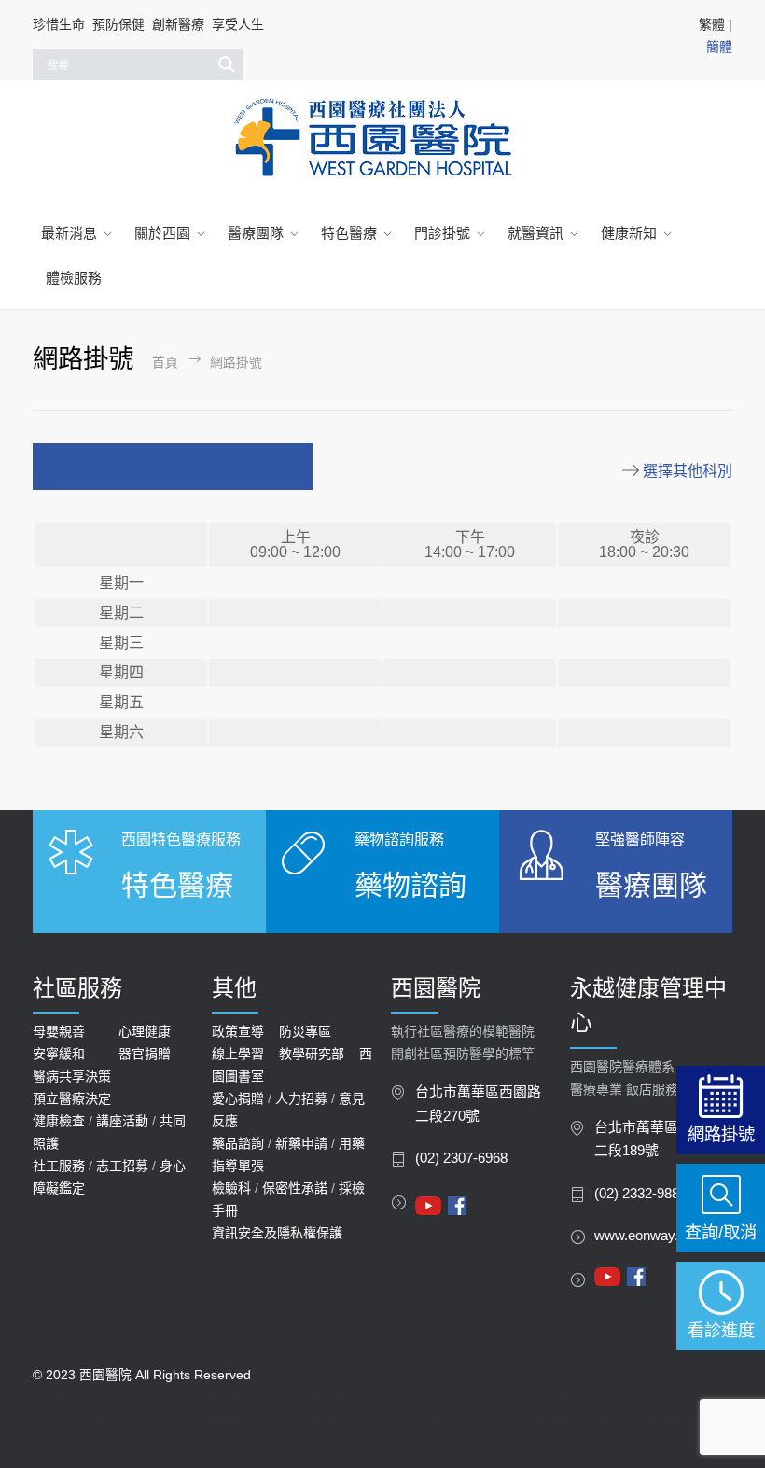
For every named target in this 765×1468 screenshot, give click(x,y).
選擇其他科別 (687, 471)
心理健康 (144, 1031)
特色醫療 (349, 233)
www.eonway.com (649, 1235)
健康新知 (629, 233)
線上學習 (238, 1053)
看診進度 (721, 1330)
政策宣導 (238, 1031)
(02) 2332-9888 (640, 1193)
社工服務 (59, 1165)
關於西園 (162, 233)
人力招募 (301, 1098)
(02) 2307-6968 (461, 1158)
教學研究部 (311, 1053)
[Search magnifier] (227, 64)
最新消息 (69, 233)
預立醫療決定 (72, 1098)
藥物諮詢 (410, 885)
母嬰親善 (59, 1031)
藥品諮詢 (238, 1143)
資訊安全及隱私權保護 (277, 1232)
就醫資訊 (535, 233)
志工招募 (122, 1165)
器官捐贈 (144, 1053)
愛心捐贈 (238, 1098)
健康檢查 (59, 1120)
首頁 (165, 363)
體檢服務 (74, 278)
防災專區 (305, 1031)
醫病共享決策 (72, 1076)
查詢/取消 (721, 1232)
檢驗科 (231, 1188)
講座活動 (122, 1120)
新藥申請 (301, 1143)
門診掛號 (442, 233)
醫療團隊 (256, 233)
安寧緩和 (59, 1053)
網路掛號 (721, 1134)
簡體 (719, 46)
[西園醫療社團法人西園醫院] (382, 138)
